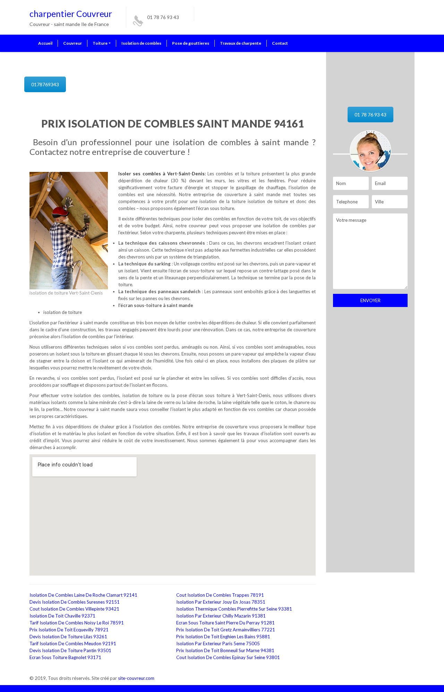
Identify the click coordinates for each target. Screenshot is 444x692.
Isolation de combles (141, 43)
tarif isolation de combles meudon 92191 (72, 643)
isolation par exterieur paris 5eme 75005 (218, 643)
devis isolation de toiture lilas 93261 (68, 636)
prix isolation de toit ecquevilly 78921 (69, 629)
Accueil (45, 43)
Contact (280, 43)
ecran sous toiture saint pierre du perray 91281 (225, 622)
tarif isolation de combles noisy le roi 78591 (76, 622)
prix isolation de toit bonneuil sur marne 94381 (225, 650)
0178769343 (45, 84)
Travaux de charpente (240, 43)
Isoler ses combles (140, 173)
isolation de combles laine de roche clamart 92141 (83, 595)
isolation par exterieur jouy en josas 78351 (220, 602)
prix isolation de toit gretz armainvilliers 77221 (225, 629)
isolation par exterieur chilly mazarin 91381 (221, 616)
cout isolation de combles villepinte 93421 (74, 609)
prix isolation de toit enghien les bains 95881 (223, 636)
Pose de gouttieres (190, 43)
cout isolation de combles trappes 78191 (220, 595)
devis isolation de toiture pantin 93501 (70, 650)
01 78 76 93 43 (163, 17)
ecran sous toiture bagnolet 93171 (65, 657)
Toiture (100, 43)
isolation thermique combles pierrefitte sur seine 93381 (234, 609)
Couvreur (72, 43)
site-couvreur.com (136, 678)
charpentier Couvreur (70, 14)
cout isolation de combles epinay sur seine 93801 (228, 657)
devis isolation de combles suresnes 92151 (74, 602)
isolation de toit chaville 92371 (62, 616)
